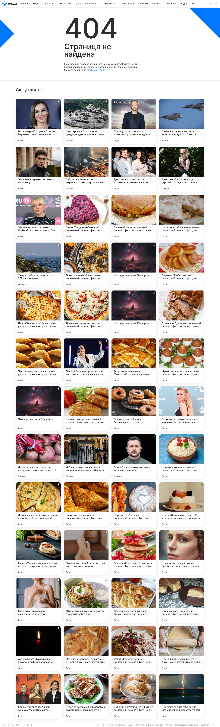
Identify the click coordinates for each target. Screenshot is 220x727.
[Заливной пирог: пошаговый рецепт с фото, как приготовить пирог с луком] (133, 217)
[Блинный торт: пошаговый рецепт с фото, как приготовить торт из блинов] (181, 600)
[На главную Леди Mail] (12, 3)
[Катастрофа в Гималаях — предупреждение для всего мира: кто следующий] (86, 121)
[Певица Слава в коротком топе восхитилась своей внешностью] (86, 360)
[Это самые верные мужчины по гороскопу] (38, 169)
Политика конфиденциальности (150, 725)
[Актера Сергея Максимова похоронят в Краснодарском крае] (38, 648)
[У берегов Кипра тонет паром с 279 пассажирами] (38, 265)
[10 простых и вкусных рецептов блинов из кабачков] (86, 600)
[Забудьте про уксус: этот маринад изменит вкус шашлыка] (86, 169)
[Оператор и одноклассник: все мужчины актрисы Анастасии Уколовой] (181, 408)
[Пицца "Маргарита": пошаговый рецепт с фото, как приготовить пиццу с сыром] (38, 313)
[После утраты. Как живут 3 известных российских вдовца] (133, 121)
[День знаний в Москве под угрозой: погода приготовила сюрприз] (181, 169)
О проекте (101, 725)
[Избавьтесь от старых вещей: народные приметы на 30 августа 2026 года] (86, 456)
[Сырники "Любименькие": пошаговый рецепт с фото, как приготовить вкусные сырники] (181, 265)
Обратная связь (208, 725)
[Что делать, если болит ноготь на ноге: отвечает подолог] (86, 552)
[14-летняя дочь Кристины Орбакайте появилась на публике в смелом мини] (38, 217)
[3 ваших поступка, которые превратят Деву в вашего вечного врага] (181, 552)
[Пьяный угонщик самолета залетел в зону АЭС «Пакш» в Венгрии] (181, 121)
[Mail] (4, 3)
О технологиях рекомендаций (121, 725)
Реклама (28, 725)
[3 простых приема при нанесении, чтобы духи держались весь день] (38, 600)
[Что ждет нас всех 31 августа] (38, 408)
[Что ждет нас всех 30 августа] (133, 265)
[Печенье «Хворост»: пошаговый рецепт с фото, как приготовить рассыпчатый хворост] (86, 648)
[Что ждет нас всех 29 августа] (133, 313)
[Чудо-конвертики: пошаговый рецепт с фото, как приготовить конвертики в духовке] (38, 360)
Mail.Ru (6, 725)
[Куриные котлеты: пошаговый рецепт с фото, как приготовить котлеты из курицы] (86, 408)
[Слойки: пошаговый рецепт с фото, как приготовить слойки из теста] (181, 648)
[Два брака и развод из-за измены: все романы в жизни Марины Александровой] (133, 169)
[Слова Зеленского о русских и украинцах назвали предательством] (133, 456)
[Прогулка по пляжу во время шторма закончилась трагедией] (181, 696)
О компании (17, 725)
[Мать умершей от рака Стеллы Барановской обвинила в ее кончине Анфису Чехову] (38, 121)
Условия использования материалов (182, 725)
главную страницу (96, 70)
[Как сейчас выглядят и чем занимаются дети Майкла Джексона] (38, 696)
